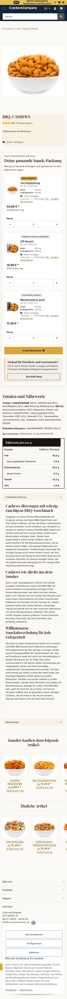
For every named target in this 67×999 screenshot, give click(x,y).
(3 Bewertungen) (24, 123)
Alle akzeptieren (34, 934)
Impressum (10, 989)
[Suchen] (61, 16)
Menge (10, 218)
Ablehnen (34, 952)
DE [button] (46, 8)
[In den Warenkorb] (4, 38)
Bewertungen (12, 722)
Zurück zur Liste (12, 28)
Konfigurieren (34, 943)
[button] (55, 8)
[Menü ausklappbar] (4, 7)
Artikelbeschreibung (16, 497)
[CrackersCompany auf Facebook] (63, 2)
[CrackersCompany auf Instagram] (55, 2)
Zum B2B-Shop (34, 376)
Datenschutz (26, 989)
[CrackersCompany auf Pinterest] (59, 2)
